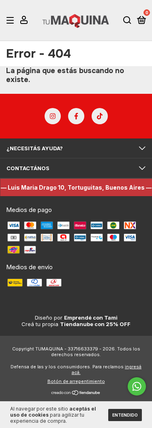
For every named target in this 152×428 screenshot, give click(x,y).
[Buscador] (127, 20)
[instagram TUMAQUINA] (53, 116)
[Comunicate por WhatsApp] (137, 386)
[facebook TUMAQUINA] (76, 116)
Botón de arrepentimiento (76, 381)
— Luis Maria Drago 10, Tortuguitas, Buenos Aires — (76, 187)
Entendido (125, 415)
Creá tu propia (76, 324)
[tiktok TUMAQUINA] (100, 116)
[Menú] (11, 20)
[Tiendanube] (76, 393)
